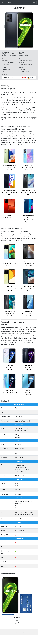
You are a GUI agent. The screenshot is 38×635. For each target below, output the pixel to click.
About (32, 632)
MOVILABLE (6, 2)
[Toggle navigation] (34, 2)
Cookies (28, 632)
